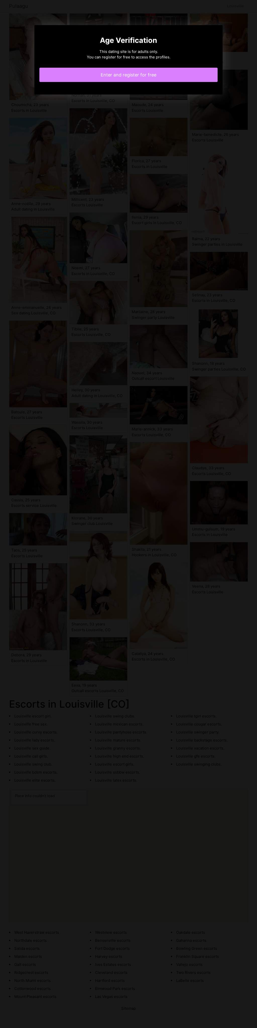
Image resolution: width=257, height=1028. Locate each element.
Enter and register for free (128, 74)
